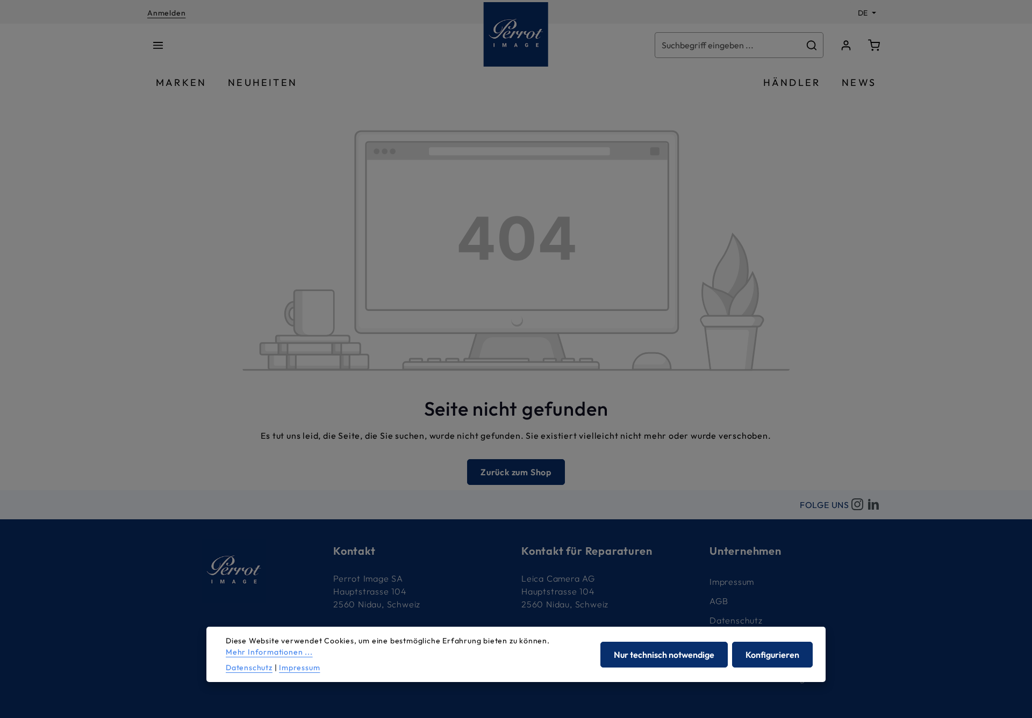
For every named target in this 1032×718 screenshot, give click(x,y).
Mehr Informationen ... (269, 652)
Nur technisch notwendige (664, 654)
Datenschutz (736, 620)
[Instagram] (857, 505)
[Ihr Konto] (846, 45)
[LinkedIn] (873, 505)
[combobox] (728, 45)
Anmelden (166, 13)
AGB (719, 601)
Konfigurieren (772, 654)
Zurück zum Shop (516, 472)
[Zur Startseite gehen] (516, 34)
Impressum (732, 581)
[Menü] (158, 45)
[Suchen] (811, 45)
